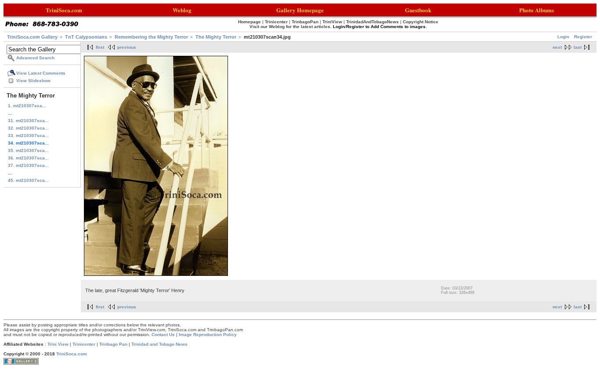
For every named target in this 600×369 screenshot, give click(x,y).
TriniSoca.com (71, 353)
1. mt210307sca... (27, 105)
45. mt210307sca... (28, 180)
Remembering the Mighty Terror (151, 37)
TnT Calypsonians (86, 37)
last (578, 47)
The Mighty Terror (215, 37)
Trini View (58, 344)
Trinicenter (83, 344)
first (100, 47)
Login (563, 36)
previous (126, 47)
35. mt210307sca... (28, 150)
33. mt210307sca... (28, 135)
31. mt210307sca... (28, 120)
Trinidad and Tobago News (159, 344)
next (557, 47)
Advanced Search (35, 57)
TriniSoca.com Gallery (32, 37)
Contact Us (163, 334)
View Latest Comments (40, 73)
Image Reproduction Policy (208, 334)
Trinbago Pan (113, 344)
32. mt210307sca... (28, 128)
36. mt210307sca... (28, 158)
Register (583, 36)
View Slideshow (33, 80)
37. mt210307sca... (28, 165)
